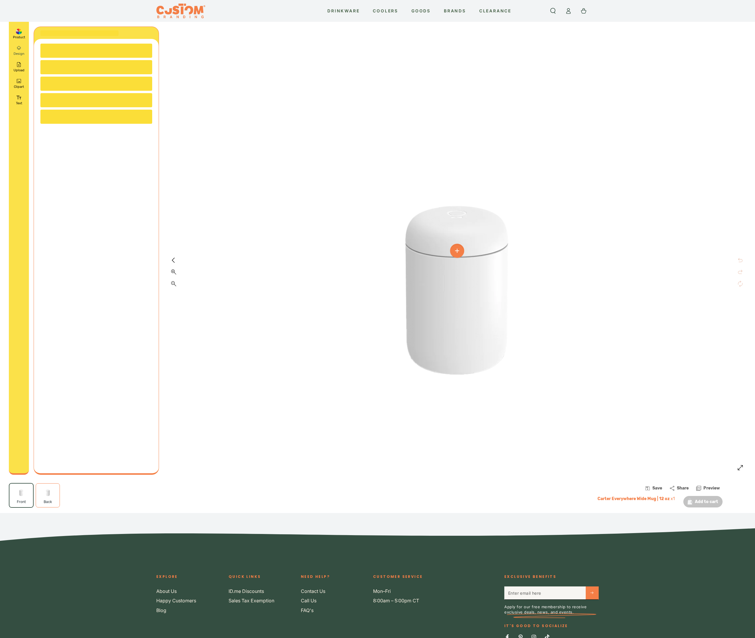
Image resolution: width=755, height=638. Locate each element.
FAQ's (307, 610)
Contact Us (313, 591)
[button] (553, 10)
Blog (161, 610)
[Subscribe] (592, 592)
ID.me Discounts (246, 591)
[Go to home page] (180, 11)
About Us (166, 591)
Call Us (308, 601)
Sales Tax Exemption (251, 601)
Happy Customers (176, 601)
